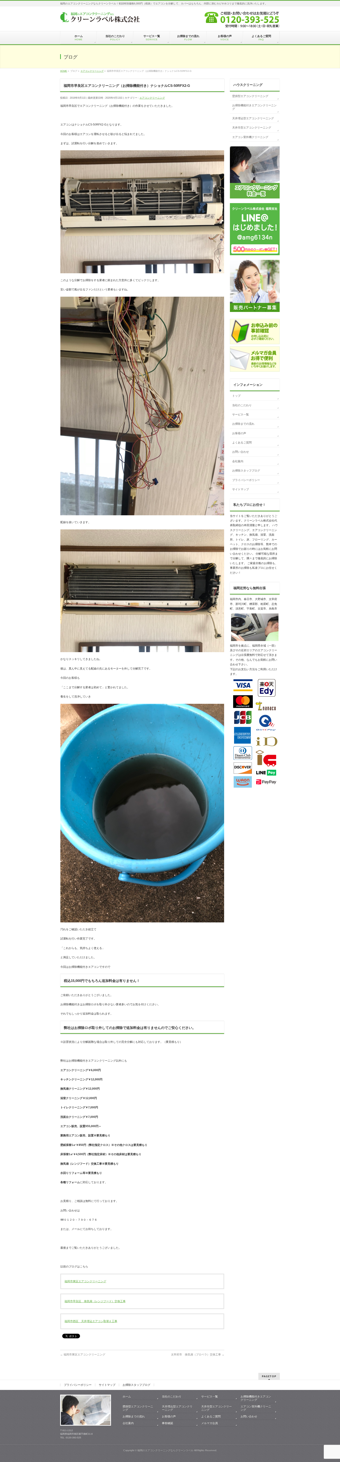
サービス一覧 (240, 414)
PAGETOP (269, 1376)
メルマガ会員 (209, 1423)
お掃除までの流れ (243, 423)
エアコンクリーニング (152, 97)
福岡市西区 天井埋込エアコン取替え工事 (91, 1321)
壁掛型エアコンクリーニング (250, 96)
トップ (236, 395)
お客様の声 (239, 433)
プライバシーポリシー (246, 480)
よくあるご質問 (242, 442)
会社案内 (237, 461)
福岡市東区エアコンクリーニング (85, 1281)
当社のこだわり (242, 405)
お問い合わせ (240, 451)
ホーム (127, 1396)
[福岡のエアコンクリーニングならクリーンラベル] (100, 18)
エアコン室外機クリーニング (250, 137)
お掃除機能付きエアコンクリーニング (254, 107)
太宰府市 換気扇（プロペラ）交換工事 (197, 1354)
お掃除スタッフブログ (246, 470)
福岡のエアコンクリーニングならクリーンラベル (165, 1450)
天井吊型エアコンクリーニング (251, 127)
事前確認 (167, 1423)
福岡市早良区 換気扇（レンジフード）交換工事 (95, 1301)
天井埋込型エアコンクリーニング (253, 118)
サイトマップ (240, 489)
